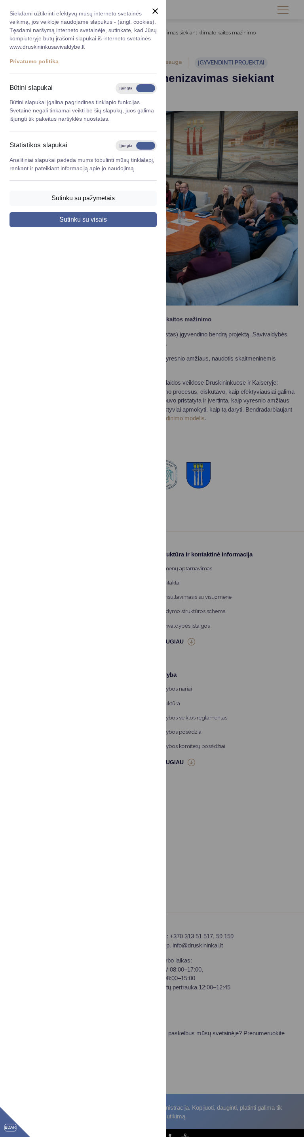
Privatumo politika (34, 61)
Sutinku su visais (83, 219)
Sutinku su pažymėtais (83, 198)
